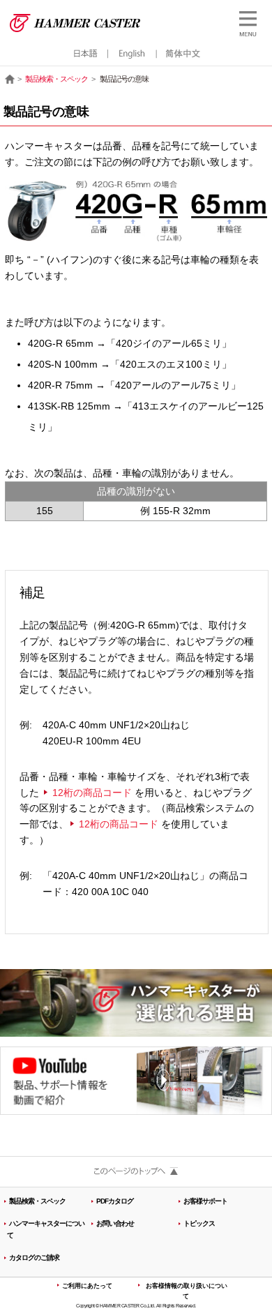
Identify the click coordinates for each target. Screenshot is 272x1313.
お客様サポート (205, 1201)
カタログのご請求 (34, 1257)
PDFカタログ (114, 1201)
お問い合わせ (115, 1223)
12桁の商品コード (92, 792)
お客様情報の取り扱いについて (186, 1291)
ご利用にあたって (87, 1285)
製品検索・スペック (56, 79)
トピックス (199, 1223)
